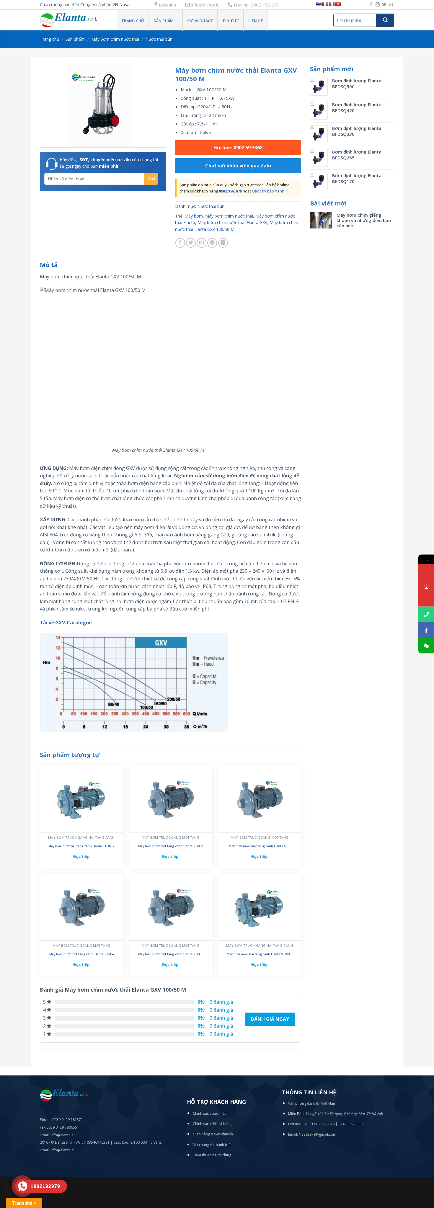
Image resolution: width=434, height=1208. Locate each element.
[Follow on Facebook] (371, 4)
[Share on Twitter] (191, 243)
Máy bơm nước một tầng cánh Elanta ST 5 (260, 846)
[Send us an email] (391, 4)
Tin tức (230, 20)
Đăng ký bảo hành (268, 191)
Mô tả (49, 265)
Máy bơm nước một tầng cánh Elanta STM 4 (81, 954)
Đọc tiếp (81, 856)
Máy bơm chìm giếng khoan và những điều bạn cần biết (364, 220)
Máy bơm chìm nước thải (115, 39)
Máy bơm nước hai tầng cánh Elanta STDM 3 (260, 954)
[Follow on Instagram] (378, 4)
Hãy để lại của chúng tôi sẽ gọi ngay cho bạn (109, 163)
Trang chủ (132, 20)
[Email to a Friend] (201, 243)
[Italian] (332, 3)
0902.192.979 (230, 191)
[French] (325, 3)
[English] (319, 3)
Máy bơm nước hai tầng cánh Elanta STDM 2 (81, 846)
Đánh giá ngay (270, 1019)
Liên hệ (255, 20)
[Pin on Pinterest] (212, 243)
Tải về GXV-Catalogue (66, 622)
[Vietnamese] (338, 3)
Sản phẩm (164, 20)
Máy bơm (194, 216)
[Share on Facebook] (180, 243)
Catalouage (200, 20)
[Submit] (385, 20)
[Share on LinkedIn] (223, 243)
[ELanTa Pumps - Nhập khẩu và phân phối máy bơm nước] (74, 20)
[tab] (49, 265)
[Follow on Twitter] (384, 4)
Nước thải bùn (158, 39)
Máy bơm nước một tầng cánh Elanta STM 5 (170, 954)
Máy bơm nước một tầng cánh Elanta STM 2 (170, 846)
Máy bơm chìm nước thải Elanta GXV (232, 222)
